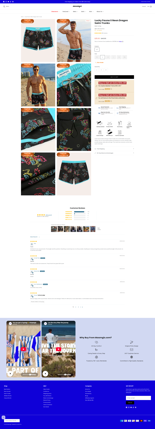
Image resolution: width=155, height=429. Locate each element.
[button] (98, 33)
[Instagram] (6, 1)
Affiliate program (89, 398)
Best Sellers (7, 389)
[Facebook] (3, 1)
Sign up (130, 402)
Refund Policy (46, 400)
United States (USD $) (145, 1)
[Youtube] (8, 1)
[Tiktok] (10, 1)
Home (22, 16)
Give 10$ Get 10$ (89, 400)
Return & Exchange (48, 398)
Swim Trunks (7, 393)
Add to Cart (114, 77)
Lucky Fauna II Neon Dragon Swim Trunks (33, 16)
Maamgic (9, 424)
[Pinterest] (12, 1)
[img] (33, 241)
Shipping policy (47, 393)
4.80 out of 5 (48, 215)
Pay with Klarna (47, 395)
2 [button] (75, 307)
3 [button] (78, 307)
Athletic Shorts (7, 395)
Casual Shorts (7, 398)
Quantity (97, 66)
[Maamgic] (77, 6)
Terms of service (47, 404)
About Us (87, 389)
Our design (88, 391)
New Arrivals (7, 391)
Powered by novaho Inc (16, 424)
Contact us (46, 391)
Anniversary (88, 393)
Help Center (46, 389)
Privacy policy (47, 402)
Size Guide (46, 407)
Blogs (86, 395)
